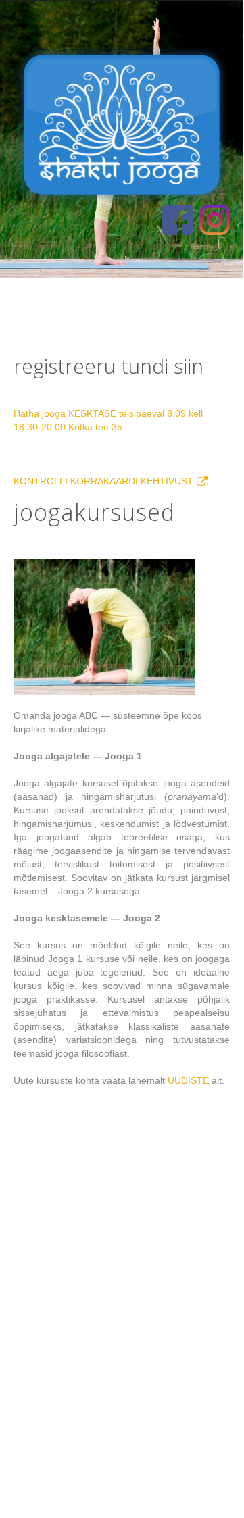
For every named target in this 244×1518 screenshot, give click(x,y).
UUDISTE (188, 1080)
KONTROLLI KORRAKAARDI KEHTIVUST (103, 481)
